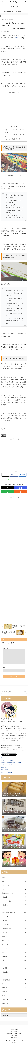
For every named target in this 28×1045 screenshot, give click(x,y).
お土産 (4, 435)
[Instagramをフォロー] (20, 487)
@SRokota (18, 38)
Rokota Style (14, 2)
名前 (4, 667)
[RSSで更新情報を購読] (20, 491)
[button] (18, 479)
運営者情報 (14, 1031)
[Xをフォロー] (7, 487)
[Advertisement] (14, 108)
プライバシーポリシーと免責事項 (14, 1033)
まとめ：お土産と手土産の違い (13, 139)
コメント (6, 648)
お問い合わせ (14, 1035)
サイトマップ (14, 1037)
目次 (12, 126)
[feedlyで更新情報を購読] (7, 491)
